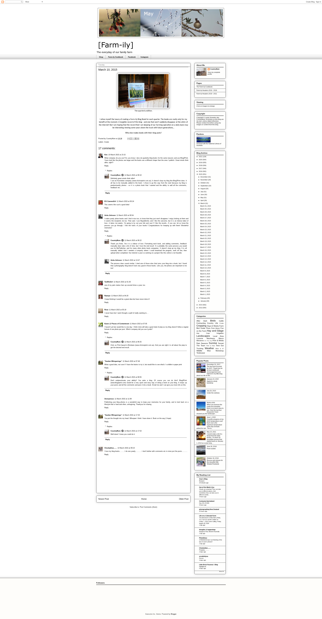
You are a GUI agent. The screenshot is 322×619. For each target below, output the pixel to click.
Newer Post (103, 499)
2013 (201, 308)
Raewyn (107, 296)
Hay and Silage (215, 330)
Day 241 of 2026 (204, 503)
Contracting (201, 323)
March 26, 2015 (205, 221)
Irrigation (220, 333)
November (204, 180)
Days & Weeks (213, 326)
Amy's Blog (203, 479)
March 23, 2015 (205, 229)
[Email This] (128, 138)
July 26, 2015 (211, 391)
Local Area (218, 336)
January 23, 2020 (213, 379)
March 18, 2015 (205, 244)
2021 (201, 157)
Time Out (220, 346)
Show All (221, 571)
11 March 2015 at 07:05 (138, 324)
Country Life (212, 323)
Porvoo (201, 558)
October (203, 183)
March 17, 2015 (205, 247)
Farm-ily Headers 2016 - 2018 (206, 90)
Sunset (221, 343)
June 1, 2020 (211, 417)
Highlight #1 (202, 566)
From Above (215, 328)
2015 (201, 174)
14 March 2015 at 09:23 (126, 448)
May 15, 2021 (211, 432)
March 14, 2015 (205, 256)
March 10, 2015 (205, 268)
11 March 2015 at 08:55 (133, 377)
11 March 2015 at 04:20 (119, 296)
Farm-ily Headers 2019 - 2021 (206, 94)
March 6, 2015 (205, 280)
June (202, 194)
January (203, 301)
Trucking (199, 348)
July (202, 192)
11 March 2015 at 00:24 (125, 201)
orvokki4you (203, 556)
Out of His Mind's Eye (206, 487)
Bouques (202, 481)
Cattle (221, 321)
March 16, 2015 (205, 250)
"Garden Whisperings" (113, 361)
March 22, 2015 (205, 232)
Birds (213, 320)
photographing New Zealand (209, 509)
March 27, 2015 (205, 218)
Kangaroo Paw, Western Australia (209, 531)
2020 (201, 160)
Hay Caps (203, 333)
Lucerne (199, 338)
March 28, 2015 (205, 215)
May (202, 197)
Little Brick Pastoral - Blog (208, 565)
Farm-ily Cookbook (115, 57)
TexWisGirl (108, 282)
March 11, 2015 (205, 265)
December (204, 177)
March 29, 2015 (205, 212)
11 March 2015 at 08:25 (133, 342)
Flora (208, 328)
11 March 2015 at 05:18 (117, 310)
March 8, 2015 (205, 274)
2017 (201, 168)
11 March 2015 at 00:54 (125, 215)
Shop (101, 57)
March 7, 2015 (205, 277)
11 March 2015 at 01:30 (122, 282)
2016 (201, 171)
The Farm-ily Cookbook (204, 87)
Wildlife (199, 351)
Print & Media (218, 340)
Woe (209, 351)
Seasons (204, 343)
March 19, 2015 (205, 241)
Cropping (201, 325)
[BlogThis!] (131, 138)
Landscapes (203, 336)
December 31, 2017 (213, 364)
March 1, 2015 (205, 294)
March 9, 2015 (205, 271)
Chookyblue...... (110, 448)
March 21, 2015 (205, 235)
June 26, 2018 (212, 446)
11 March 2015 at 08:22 (133, 240)
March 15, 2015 (205, 253)
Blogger (173, 614)
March (202, 203)
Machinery (211, 338)
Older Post (183, 499)
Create (106, 142)
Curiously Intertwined (206, 501)
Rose (106, 310)
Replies (109, 171)
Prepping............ (204, 550)
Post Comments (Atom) (148, 507)
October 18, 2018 (213, 458)
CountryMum (116, 175)
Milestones (200, 341)
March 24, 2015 (205, 226)
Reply (106, 166)
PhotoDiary (203, 538)
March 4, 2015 (205, 285)
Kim (106, 155)
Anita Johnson (110, 215)
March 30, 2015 (205, 209)
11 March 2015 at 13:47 (131, 260)
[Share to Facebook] (135, 138)
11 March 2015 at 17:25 (131, 415)
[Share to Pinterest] (138, 138)
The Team (200, 346)
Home (144, 499)
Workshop (220, 351)
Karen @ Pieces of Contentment (116, 324)
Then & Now (210, 345)
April (202, 200)
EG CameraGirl (110, 201)
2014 (201, 305)
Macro (221, 338)
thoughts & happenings (207, 530)
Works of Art (211, 403)
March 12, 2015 (205, 262)
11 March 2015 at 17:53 (133, 431)
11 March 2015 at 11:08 (123, 399)
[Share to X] (133, 138)
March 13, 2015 (205, 259)
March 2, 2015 (205, 291)
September (204, 186)
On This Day (208, 340)
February (203, 298)
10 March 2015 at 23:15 (117, 155)
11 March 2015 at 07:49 (131, 361)
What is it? (219, 348)
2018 (201, 165)
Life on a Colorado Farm (207, 516)
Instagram (144, 57)
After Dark (201, 321)
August (203, 189)
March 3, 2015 (205, 288)
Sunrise (213, 343)
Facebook (132, 57)
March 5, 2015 (205, 283)
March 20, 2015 (205, 238)
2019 (201, 162)
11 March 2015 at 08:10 (133, 175)
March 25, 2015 (205, 224)
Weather (209, 348)
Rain (198, 343)
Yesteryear (200, 353)
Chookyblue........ (205, 548)
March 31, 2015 (205, 206)
